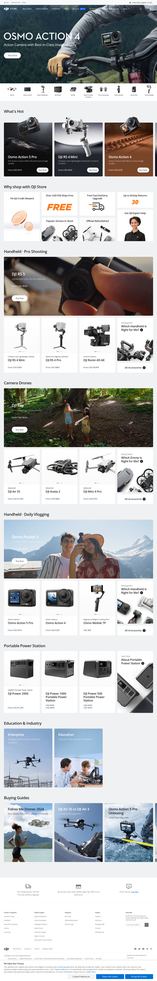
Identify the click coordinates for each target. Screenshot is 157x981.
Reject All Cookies (110, 976)
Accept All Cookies (139, 976)
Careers (36, 949)
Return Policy (38, 928)
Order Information (40, 920)
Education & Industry (10, 924)
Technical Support (40, 932)
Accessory (7, 932)
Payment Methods (40, 916)
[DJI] (6, 948)
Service (6, 928)
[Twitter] (139, 949)
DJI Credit (68, 916)
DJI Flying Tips (99, 932)
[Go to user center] (150, 8)
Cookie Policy (91, 972)
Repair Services (39, 936)
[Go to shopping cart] (145, 8)
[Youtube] (143, 949)
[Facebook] (135, 949)
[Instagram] (151, 949)
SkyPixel (97, 916)
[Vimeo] (147, 949)
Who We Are (17, 949)
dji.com (6, 2)
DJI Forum (98, 920)
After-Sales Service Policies (43, 940)
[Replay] (147, 263)
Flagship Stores (47, 949)
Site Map (98, 959)
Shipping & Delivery (40, 924)
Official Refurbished (71, 920)
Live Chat (134, 892)
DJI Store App (69, 924)
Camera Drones (9, 916)
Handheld (7, 920)
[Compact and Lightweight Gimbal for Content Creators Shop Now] (78, 82)
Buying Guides (100, 924)
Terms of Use (88, 959)
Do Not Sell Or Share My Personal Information (49, 959)
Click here (130, 958)
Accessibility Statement (74, 959)
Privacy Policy (12, 959)
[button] (140, 2)
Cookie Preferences (25, 959)
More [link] (24, 2)
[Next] (148, 92)
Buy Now (42, 170)
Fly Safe (97, 928)
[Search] (140, 8)
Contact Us (27, 949)
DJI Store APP (16, 2)
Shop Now (12, 57)
